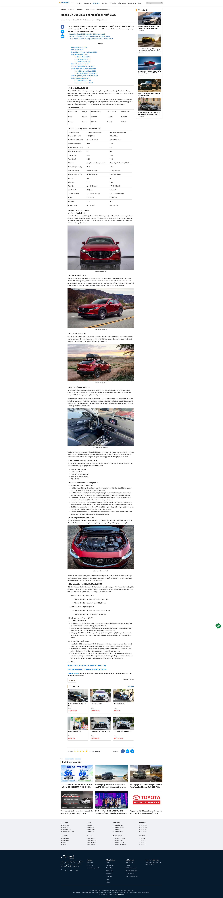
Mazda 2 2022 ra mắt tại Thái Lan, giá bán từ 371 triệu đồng (87, 665)
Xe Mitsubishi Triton (118, 842)
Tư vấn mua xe (110, 865)
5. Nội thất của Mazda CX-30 (79, 64)
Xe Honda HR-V (143, 831)
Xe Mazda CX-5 (65, 838)
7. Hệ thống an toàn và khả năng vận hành (83, 69)
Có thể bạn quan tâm (72, 762)
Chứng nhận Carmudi (132, 876)
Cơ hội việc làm (130, 873)
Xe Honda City (143, 825)
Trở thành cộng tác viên (93, 868)
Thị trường (109, 876)
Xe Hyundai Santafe (118, 827)
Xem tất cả (131, 686)
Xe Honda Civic (143, 827)
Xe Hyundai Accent (118, 825)
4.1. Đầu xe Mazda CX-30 (82, 57)
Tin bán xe (74, 686)
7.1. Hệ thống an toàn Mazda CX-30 (85, 71)
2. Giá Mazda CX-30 (77, 50)
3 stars (82, 751)
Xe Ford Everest (91, 838)
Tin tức (108, 862)
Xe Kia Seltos (90, 827)
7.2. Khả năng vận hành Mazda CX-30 (85, 73)
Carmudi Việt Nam (73, 673)
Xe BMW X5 (142, 842)
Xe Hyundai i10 (117, 829)
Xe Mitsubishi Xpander (119, 838)
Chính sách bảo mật (131, 868)
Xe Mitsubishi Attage (118, 840)
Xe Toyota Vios (65, 825)
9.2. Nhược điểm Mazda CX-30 (83, 83)
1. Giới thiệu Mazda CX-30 (79, 47)
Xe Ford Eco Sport (91, 840)
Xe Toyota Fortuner (66, 829)
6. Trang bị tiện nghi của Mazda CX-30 (82, 66)
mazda (78, 759)
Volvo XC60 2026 (96, 704)
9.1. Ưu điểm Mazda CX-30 (82, 80)
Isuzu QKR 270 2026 (74, 731)
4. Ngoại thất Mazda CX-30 (79, 54)
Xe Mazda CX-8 (65, 840)
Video (107, 879)
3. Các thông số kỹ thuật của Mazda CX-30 (84, 52)
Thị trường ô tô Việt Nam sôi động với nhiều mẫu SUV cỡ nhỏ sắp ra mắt (91, 39)
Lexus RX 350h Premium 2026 (100, 731)
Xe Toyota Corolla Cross (67, 831)
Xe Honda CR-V (143, 829)
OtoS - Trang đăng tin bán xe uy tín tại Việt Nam (153, 863)
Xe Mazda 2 (64, 842)
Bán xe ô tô (90, 865)
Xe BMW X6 (142, 844)
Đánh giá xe (109, 870)
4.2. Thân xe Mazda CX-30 (82, 59)
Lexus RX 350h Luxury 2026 (122, 731)
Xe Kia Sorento (91, 829)
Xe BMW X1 (142, 840)
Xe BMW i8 (142, 838)
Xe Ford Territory (91, 842)
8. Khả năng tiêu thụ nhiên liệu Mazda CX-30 (84, 76)
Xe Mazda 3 (64, 844)
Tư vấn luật (109, 868)
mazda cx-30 (69, 759)
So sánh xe (109, 873)
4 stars (85, 751)
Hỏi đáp (108, 882)
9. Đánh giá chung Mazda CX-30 (80, 78)
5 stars (88, 751)
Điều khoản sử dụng (131, 870)
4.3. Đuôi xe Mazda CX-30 (82, 61)
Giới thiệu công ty (130, 862)
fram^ (119, 894)
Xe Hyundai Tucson (118, 831)
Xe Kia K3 (89, 825)
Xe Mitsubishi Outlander (119, 844)
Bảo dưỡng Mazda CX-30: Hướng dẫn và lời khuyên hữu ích (87, 34)
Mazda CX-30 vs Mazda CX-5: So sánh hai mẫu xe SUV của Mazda (89, 36)
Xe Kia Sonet (90, 831)
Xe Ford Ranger (91, 844)
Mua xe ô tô (90, 862)
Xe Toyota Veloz (65, 827)
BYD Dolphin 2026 (119, 704)
